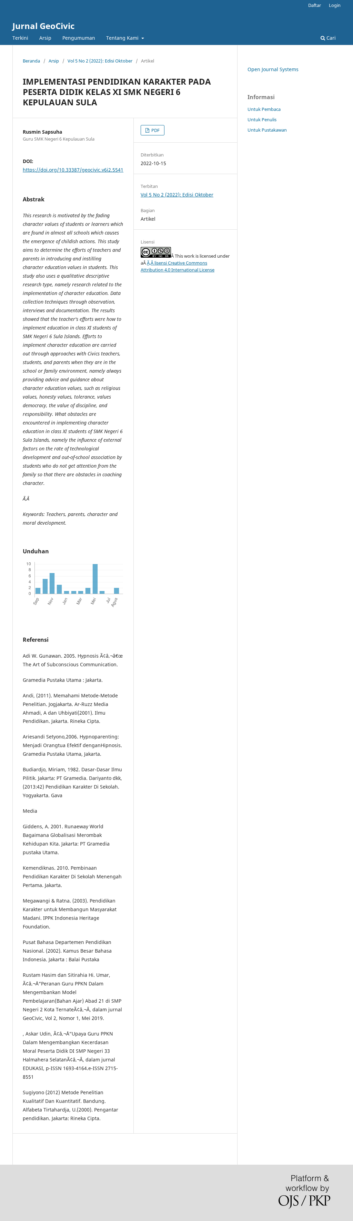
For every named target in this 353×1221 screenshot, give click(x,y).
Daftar (314, 5)
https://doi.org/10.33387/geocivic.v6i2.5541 (73, 169)
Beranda (31, 61)
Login (335, 5)
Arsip (45, 38)
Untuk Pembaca (264, 109)
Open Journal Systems (273, 69)
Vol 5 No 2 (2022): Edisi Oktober (100, 61)
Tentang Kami (123, 38)
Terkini (20, 38)
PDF (155, 130)
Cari (330, 38)
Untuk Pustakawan (267, 130)
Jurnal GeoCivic (43, 25)
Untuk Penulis (262, 119)
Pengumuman (78, 38)
